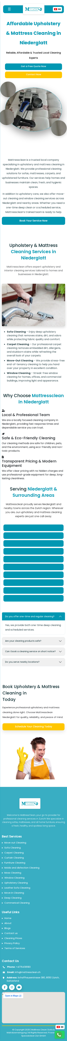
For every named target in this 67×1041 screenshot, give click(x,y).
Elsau (33, 566)
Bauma (33, 527)
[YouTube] (19, 987)
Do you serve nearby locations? (22, 661)
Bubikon (33, 535)
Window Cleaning (13, 877)
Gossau (33, 590)
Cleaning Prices (12, 938)
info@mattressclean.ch (28, 972)
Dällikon (33, 550)
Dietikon (33, 558)
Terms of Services (13, 948)
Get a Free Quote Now (33, 66)
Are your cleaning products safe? (23, 640)
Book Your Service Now (33, 220)
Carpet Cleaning (13, 852)
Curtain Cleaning (13, 857)
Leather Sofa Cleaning (16, 887)
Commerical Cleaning (16, 902)
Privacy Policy (11, 943)
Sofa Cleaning (11, 847)
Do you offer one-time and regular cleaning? (29, 616)
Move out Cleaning (14, 842)
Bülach (33, 543)
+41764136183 (23, 966)
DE (62, 1026)
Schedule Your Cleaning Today (33, 726)
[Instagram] (12, 987)
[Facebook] (4, 987)
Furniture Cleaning (13, 862)
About (7, 923)
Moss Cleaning (11, 872)
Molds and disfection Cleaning (20, 867)
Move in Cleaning (13, 892)
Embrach (34, 574)
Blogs (6, 928)
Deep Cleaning (12, 897)
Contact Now (33, 74)
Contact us (10, 933)
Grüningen (33, 597)
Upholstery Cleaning (15, 882)
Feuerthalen (33, 582)
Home (6, 918)
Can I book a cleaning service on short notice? (30, 651)
